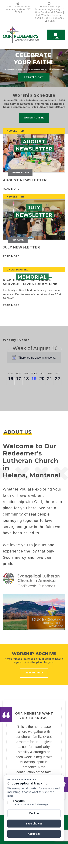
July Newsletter (21, 247)
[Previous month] (9, 348)
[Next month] (61, 348)
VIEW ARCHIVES (34, 672)
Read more (11, 188)
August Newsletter (25, 180)
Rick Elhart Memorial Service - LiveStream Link (30, 282)
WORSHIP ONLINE (34, 117)
